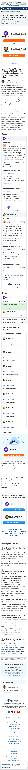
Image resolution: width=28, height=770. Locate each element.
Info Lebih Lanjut (13, 40)
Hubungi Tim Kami (14, 753)
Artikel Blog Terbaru (14, 721)
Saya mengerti (6, 767)
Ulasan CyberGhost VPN (14, 738)
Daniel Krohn (9, 80)
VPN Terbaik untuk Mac (14, 724)
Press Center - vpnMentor (14, 760)
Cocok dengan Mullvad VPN (13, 522)
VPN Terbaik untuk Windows (14, 722)
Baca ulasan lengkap (14, 210)
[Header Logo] (6, 8)
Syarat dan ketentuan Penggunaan (14, 756)
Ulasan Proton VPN (14, 739)
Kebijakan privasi (14, 755)
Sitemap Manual (14, 758)
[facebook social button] (9, 712)
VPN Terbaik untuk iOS (14, 726)
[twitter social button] (12, 712)
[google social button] (15, 712)
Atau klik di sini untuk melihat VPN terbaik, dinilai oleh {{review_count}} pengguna (14, 532)
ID (22, 8)
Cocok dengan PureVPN (13, 509)
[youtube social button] (18, 712)
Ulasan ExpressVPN (14, 736)
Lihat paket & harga (13, 455)
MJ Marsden (10, 144)
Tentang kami (14, 751)
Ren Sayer (9, 221)
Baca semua (6, 166)
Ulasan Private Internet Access (14, 741)
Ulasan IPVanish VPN (14, 743)
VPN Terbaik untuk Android (14, 728)
